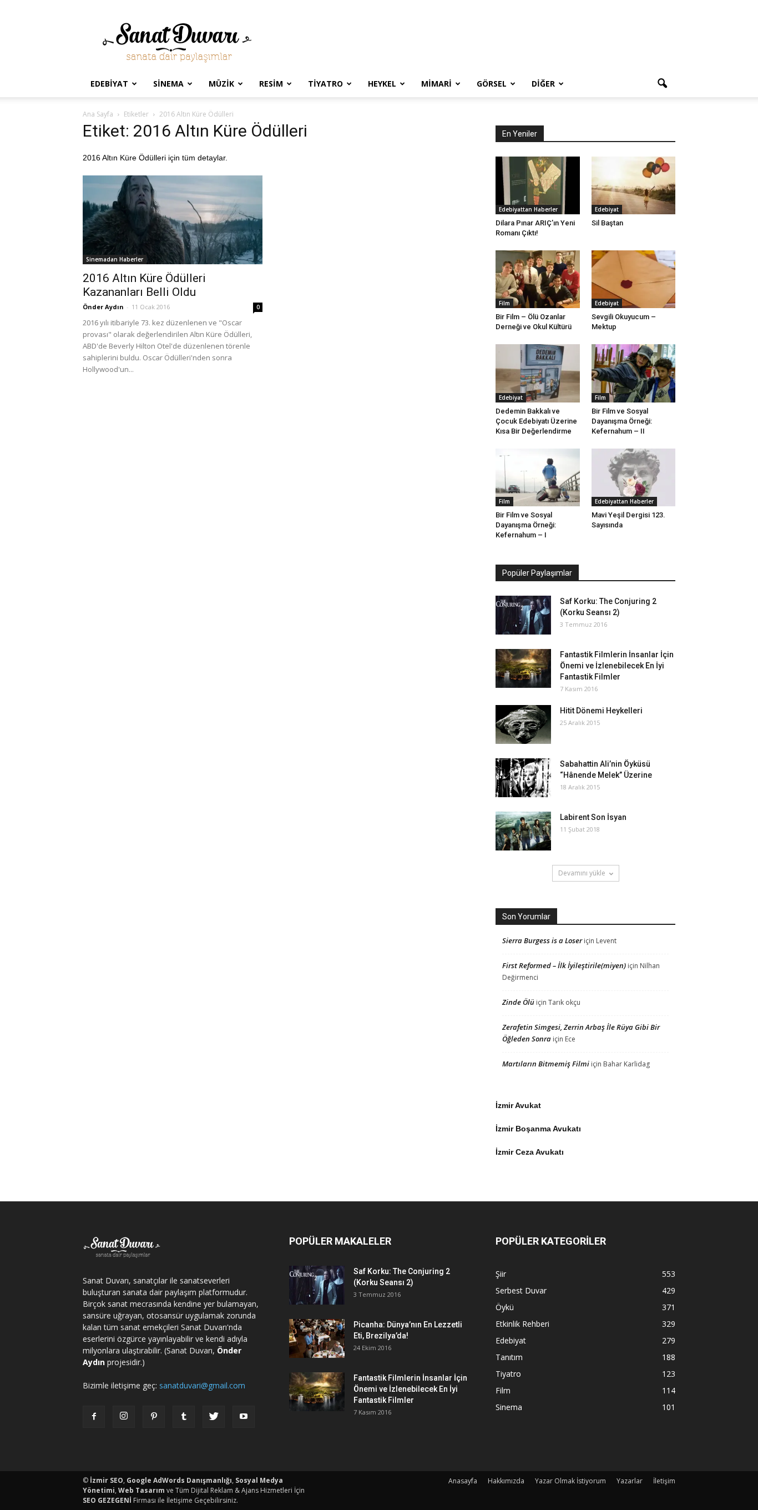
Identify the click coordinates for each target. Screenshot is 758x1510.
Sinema (168, 83)
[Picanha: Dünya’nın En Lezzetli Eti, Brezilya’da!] (317, 1338)
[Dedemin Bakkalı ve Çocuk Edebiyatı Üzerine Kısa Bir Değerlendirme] (538, 373)
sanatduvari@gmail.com (202, 1385)
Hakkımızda (506, 1481)
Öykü (505, 1307)
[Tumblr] (184, 1417)
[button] (662, 84)
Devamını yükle (581, 873)
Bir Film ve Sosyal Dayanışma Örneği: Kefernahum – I (526, 525)
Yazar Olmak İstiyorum (570, 1481)
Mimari (436, 83)
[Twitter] (214, 1417)
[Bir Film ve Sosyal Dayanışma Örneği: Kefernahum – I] (538, 477)
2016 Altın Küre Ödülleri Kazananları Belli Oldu (144, 285)
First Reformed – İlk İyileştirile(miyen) (564, 965)
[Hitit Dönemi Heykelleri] (523, 724)
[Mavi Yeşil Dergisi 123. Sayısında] (634, 477)
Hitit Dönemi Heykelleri (601, 710)
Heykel (382, 83)
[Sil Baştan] (634, 185)
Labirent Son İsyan (593, 817)
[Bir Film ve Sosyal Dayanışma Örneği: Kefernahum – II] (634, 373)
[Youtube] (244, 1417)
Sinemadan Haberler (114, 259)
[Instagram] (124, 1417)
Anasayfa (462, 1481)
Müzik (221, 83)
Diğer (543, 83)
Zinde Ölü (518, 1002)
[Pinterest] (154, 1417)
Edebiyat (109, 83)
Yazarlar (629, 1481)
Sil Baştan (607, 223)
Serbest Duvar (521, 1290)
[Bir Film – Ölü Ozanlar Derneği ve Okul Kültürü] (538, 279)
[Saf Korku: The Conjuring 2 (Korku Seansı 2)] (523, 615)
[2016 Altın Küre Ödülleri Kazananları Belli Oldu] (172, 219)
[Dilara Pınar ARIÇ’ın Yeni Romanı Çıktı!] (538, 185)
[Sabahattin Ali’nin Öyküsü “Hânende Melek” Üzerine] (523, 777)
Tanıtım (509, 1357)
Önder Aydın (103, 307)
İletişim (664, 1481)
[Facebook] (94, 1417)
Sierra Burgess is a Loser (542, 940)
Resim (271, 83)
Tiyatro (325, 83)
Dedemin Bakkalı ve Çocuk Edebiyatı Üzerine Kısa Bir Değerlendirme (536, 421)
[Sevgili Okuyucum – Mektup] (634, 279)
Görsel (492, 83)
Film (504, 303)
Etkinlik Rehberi (522, 1323)
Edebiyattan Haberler (528, 209)
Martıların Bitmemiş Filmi (545, 1064)
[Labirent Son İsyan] (523, 831)
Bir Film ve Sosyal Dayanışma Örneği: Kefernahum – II (622, 421)
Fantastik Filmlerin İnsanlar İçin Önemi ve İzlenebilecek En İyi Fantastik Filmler (617, 665)
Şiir (501, 1274)
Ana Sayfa (98, 114)
